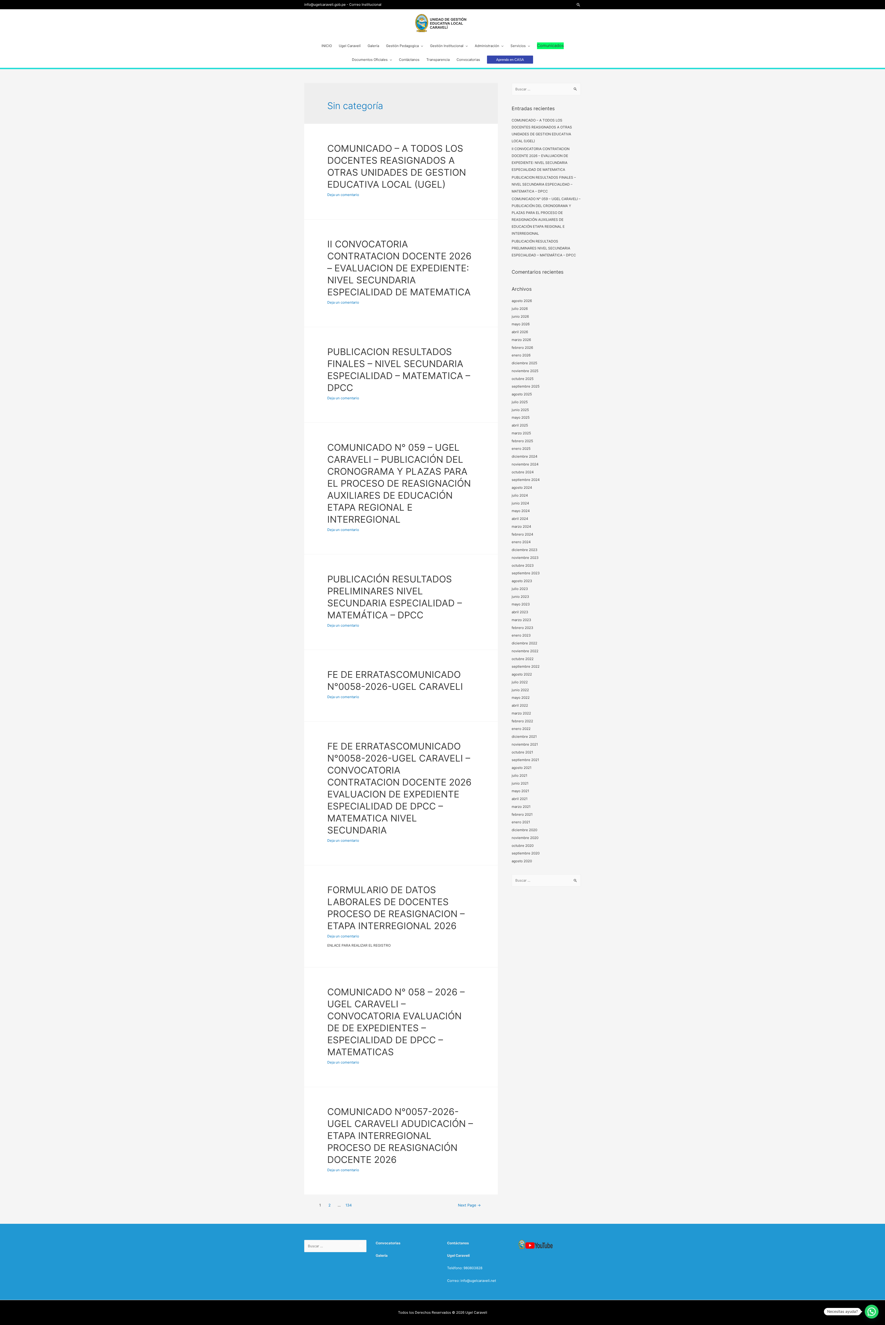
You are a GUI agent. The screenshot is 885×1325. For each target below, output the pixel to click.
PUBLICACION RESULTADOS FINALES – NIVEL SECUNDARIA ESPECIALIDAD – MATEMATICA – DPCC (544, 184)
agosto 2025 (522, 394)
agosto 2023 (522, 581)
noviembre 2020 (525, 838)
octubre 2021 (522, 752)
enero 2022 (521, 728)
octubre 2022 (523, 659)
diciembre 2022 (524, 643)
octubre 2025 (523, 378)
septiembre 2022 (526, 666)
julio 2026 (520, 308)
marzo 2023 (521, 620)
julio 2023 (520, 589)
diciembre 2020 (524, 830)
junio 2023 (520, 596)
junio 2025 (520, 410)
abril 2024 (520, 518)
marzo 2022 (521, 713)
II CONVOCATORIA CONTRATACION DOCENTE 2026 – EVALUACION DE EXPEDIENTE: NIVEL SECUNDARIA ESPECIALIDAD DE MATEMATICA (399, 268)
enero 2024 (521, 542)
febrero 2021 (522, 814)
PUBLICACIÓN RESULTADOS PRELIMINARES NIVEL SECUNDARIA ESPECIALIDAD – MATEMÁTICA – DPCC (544, 248)
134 (348, 1205)
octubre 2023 (523, 565)
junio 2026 (520, 316)
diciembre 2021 (524, 736)
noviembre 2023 (525, 557)
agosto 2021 (521, 767)
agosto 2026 (522, 301)
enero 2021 (521, 822)
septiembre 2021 (525, 760)
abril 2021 (520, 799)
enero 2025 (521, 448)
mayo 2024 (521, 511)
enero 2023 (521, 635)
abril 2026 (520, 332)
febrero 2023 (522, 627)
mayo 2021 (520, 791)
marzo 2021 (521, 806)
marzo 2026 (521, 340)
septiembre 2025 (526, 386)
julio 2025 (520, 402)
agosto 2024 (522, 487)
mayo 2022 (521, 697)
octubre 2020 (523, 845)
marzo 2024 (521, 526)
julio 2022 (520, 682)
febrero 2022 (522, 721)
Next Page (469, 1205)
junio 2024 (520, 503)
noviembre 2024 (525, 464)
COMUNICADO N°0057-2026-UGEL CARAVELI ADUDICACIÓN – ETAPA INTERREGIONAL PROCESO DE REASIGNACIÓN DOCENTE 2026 (400, 1135)
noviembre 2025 (525, 371)
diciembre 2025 (524, 363)
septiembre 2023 (526, 573)
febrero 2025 (522, 441)
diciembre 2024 (524, 456)
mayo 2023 (521, 604)
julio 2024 (520, 495)
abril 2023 (520, 612)
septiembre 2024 (526, 479)
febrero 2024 (522, 534)
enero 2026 (521, 355)
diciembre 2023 (524, 550)
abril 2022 (520, 705)
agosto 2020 (522, 861)
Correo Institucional (365, 4)
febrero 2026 (522, 347)
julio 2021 (519, 775)
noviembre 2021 (525, 744)
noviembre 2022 (525, 651)
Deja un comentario (343, 195)
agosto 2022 (522, 674)
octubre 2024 (523, 472)
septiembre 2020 (526, 853)
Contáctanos (458, 1243)
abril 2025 (520, 425)
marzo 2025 (521, 433)
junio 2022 (520, 690)
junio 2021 (520, 783)
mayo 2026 (521, 324)
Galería (382, 1255)
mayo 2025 (521, 417)
